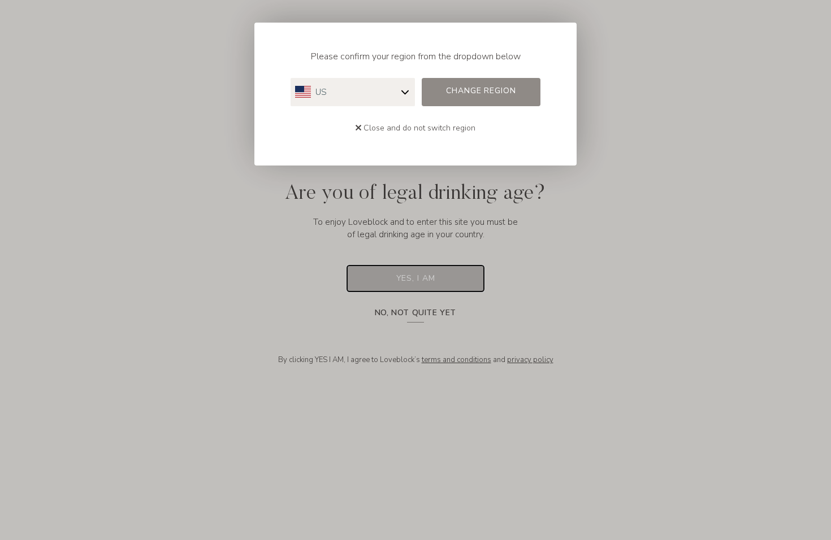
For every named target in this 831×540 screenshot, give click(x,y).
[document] (415, 270)
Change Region (481, 90)
